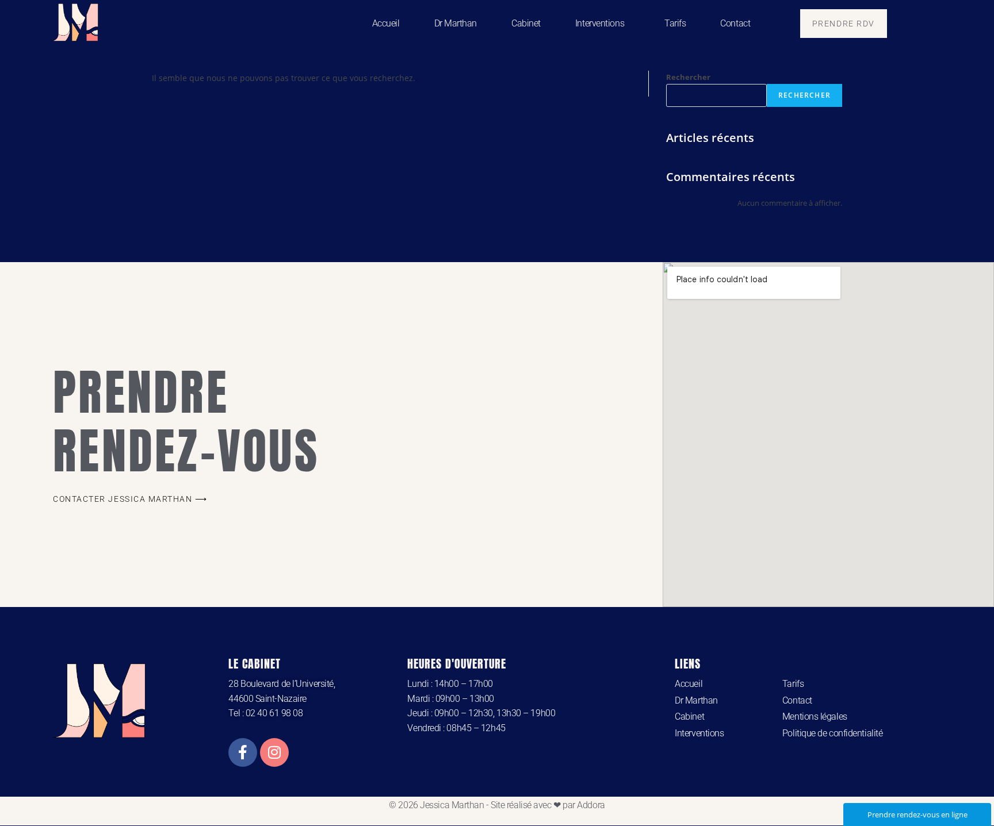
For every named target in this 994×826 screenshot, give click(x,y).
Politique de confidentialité (832, 733)
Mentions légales (814, 716)
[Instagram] (274, 752)
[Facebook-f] (242, 752)
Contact (735, 23)
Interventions (599, 23)
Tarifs (675, 23)
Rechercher (688, 77)
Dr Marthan (455, 23)
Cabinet (526, 23)
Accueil (386, 23)
